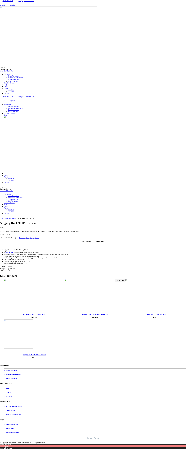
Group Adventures (13, 76)
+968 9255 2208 (8, 1)
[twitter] (1, 2)
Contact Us (9, 392)
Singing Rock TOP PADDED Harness (95, 314)
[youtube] (2, 2)
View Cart (3, 71)
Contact (6, 93)
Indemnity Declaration (12, 432)
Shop (5, 85)
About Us (11, 90)
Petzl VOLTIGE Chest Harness (34, 314)
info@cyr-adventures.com (26, 1)
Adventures (7, 74)
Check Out (9, 71)
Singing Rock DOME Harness (155, 314)
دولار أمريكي (8, 448)
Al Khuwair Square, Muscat (14, 406)
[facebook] (0, 2)
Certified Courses (9, 83)
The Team (11, 91)
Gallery (6, 86)
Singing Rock (34, 238)
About (6, 88)
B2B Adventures (13, 81)
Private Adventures (13, 79)
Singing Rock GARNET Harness (34, 355)
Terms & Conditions (12, 424)
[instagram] (4, 2)
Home (2, 218)
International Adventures (15, 78)
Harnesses (12, 218)
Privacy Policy (10, 428)
